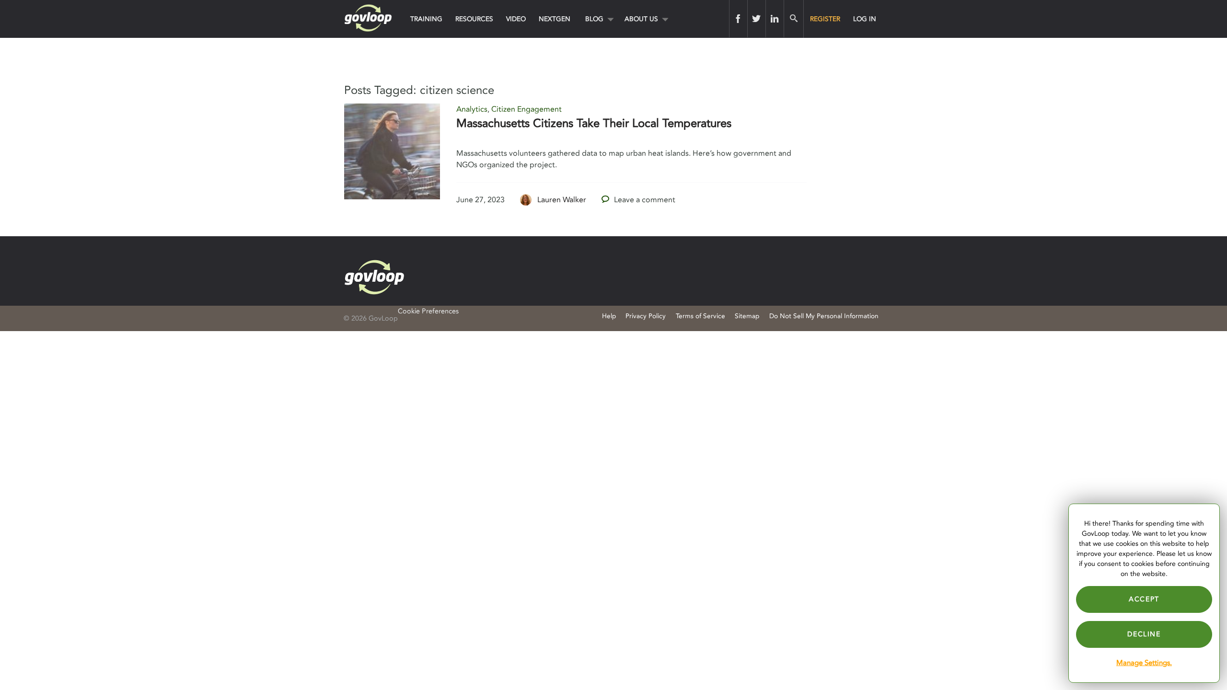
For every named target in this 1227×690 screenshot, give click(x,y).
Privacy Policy (645, 316)
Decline (1143, 634)
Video (516, 18)
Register (825, 18)
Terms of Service (700, 316)
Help (609, 316)
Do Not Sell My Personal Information (824, 316)
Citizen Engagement (526, 109)
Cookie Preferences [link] (428, 311)
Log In (864, 18)
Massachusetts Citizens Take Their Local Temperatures (593, 123)
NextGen (554, 18)
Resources (474, 18)
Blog (594, 18)
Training (426, 18)
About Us (641, 18)
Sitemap (747, 316)
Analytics (471, 109)
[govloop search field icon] (793, 18)
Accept (1144, 599)
